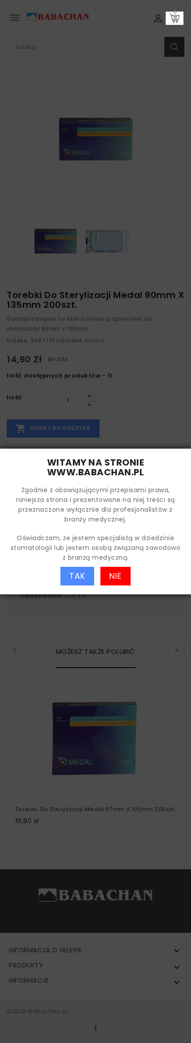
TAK (77, 575)
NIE (115, 575)
